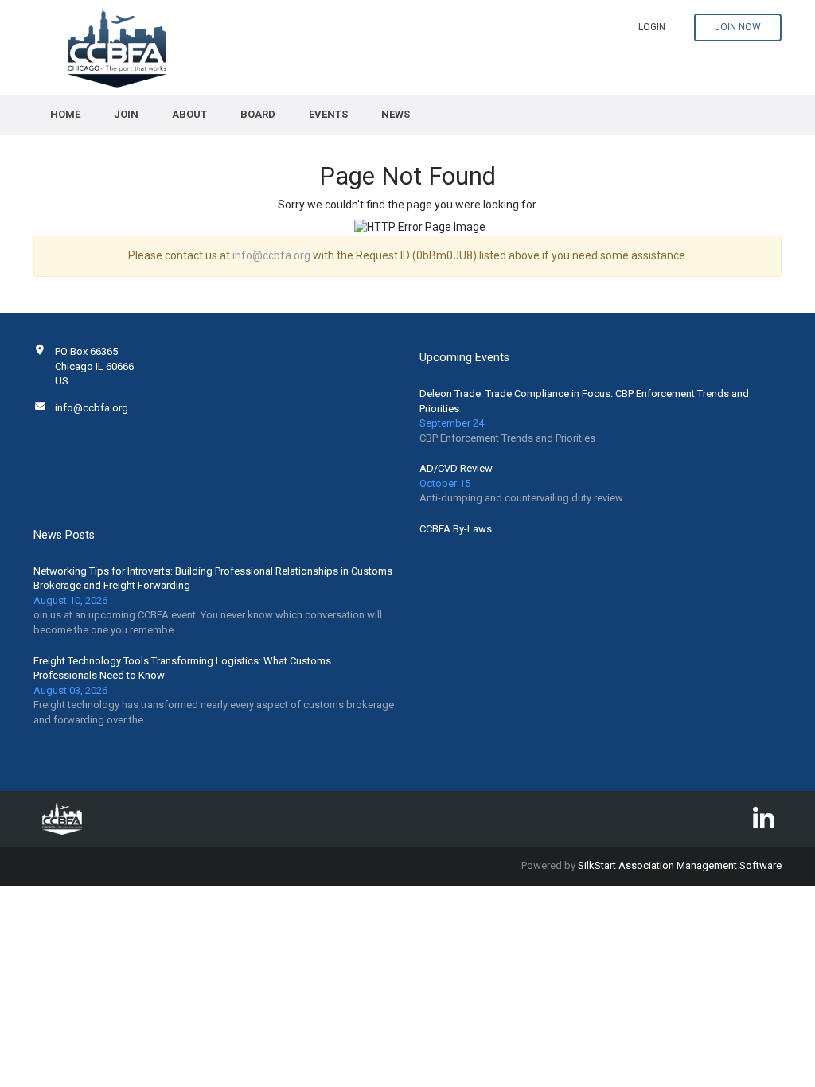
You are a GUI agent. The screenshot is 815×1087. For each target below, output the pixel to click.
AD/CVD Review (456, 468)
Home (65, 114)
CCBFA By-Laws (455, 529)
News (395, 114)
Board (257, 114)
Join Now (738, 27)
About (189, 114)
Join (126, 114)
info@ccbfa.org (271, 255)
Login (651, 27)
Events (328, 114)
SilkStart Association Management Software (680, 865)
